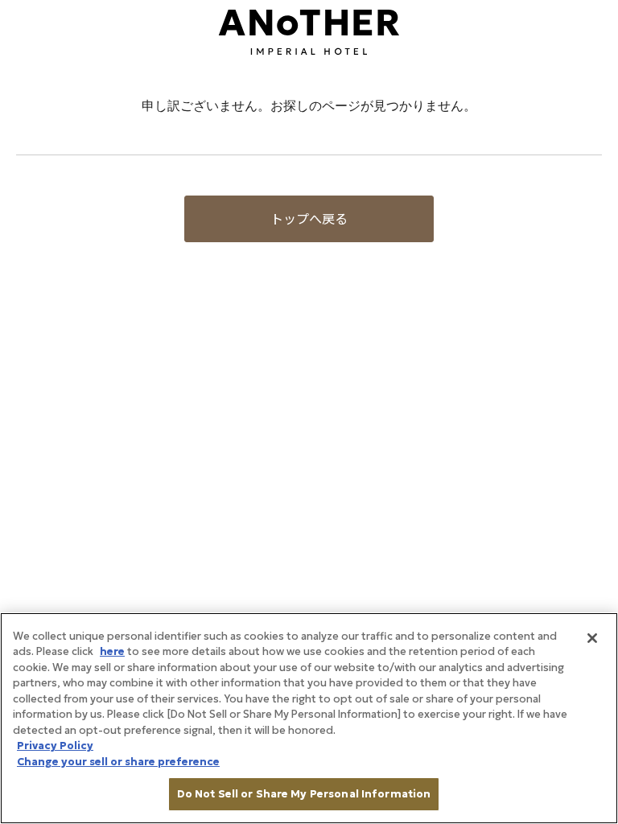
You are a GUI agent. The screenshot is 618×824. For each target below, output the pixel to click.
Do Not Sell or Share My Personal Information (304, 794)
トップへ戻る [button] (309, 219)
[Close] (592, 638)
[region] (309, 718)
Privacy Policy (55, 745)
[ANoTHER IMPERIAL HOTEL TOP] (309, 31)
